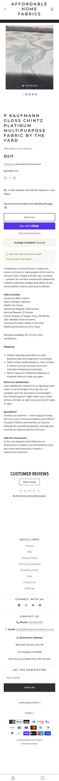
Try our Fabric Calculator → (20, 259)
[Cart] (51, 9)
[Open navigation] (7, 9)
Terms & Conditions (29, 564)
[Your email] (29, 678)
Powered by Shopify (29, 744)
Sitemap (29, 588)
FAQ (29, 551)
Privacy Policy (29, 557)
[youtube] (40, 605)
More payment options (29, 233)
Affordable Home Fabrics (29, 9)
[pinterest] (33, 605)
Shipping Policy (30, 570)
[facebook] (19, 605)
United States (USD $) (28, 702)
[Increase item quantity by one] (14, 178)
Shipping (9, 164)
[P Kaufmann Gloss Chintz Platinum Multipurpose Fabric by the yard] (23, 94)
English (28, 713)
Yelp (29, 576)
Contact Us (29, 582)
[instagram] (26, 605)
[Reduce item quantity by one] (5, 178)
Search (30, 545)
